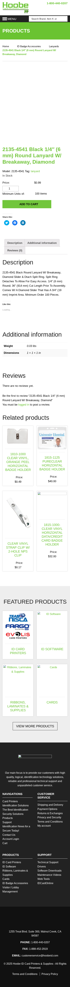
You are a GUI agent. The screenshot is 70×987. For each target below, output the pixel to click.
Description (14, 243)
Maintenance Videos (49, 874)
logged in (23, 404)
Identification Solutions (15, 805)
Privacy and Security (49, 817)
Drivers (41, 866)
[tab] (14, 243)
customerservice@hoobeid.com (40, 955)
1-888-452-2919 (38, 948)
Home (5, 46)
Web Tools (43, 879)
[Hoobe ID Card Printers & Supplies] (15, 7)
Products (7, 818)
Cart (4, 843)
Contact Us (8, 834)
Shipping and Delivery (50, 804)
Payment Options (47, 809)
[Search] (63, 19)
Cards (5, 879)
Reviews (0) (14, 250)
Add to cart (28, 204)
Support (7, 822)
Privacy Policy (50, 974)
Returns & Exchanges (50, 813)
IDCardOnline (45, 883)
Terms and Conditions (50, 821)
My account (44, 825)
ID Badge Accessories (29, 46)
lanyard (35, 171)
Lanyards (54, 46)
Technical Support (47, 862)
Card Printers (10, 801)
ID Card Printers (11, 862)
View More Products (35, 726)
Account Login (10, 839)
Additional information (42, 243)
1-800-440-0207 (57, 3)
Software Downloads (49, 870)
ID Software (9, 866)
